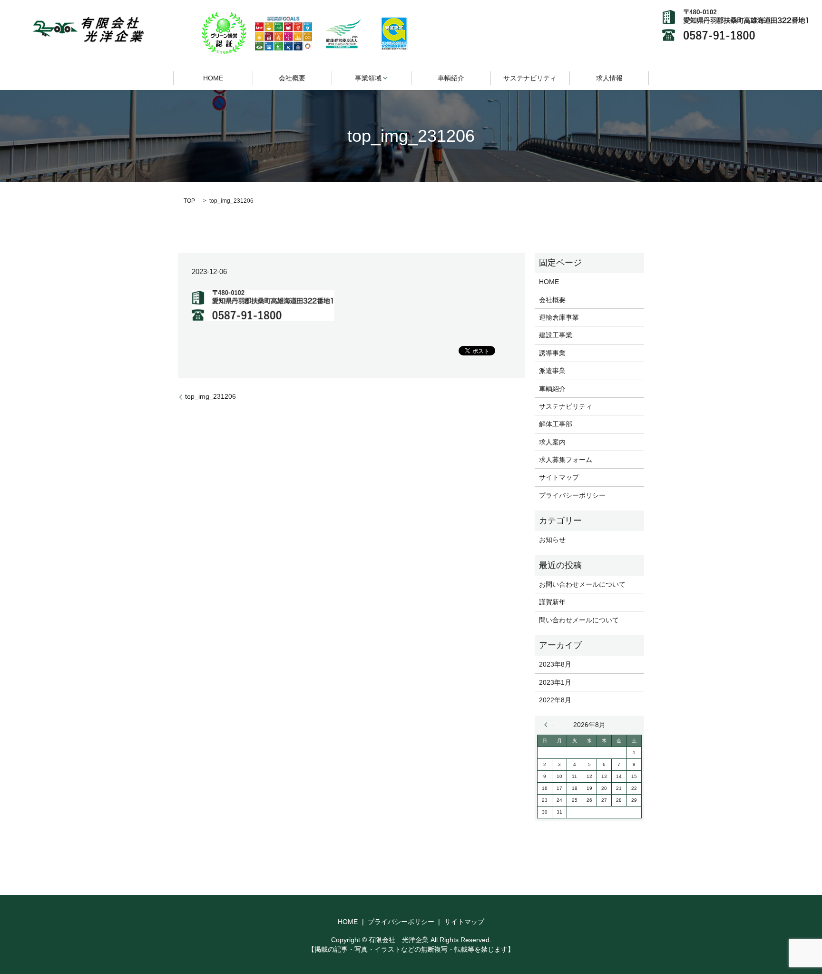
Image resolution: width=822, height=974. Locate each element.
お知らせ (552, 539)
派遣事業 (552, 370)
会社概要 (292, 78)
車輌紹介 (451, 78)
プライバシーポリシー (572, 495)
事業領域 (368, 78)
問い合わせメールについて (579, 620)
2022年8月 (555, 700)
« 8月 (548, 724)
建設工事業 (555, 335)
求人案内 (552, 442)
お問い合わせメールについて (582, 584)
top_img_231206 (210, 396)
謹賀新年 (552, 602)
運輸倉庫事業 (559, 317)
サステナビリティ (530, 78)
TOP (189, 200)
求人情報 (609, 78)
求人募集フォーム (565, 459)
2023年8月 (555, 664)
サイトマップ (559, 477)
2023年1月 (555, 682)
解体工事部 (555, 424)
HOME (213, 78)
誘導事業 (552, 353)
